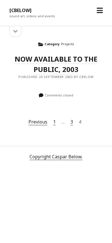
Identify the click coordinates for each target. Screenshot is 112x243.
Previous (37, 122)
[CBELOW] (20, 10)
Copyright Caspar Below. (56, 156)
